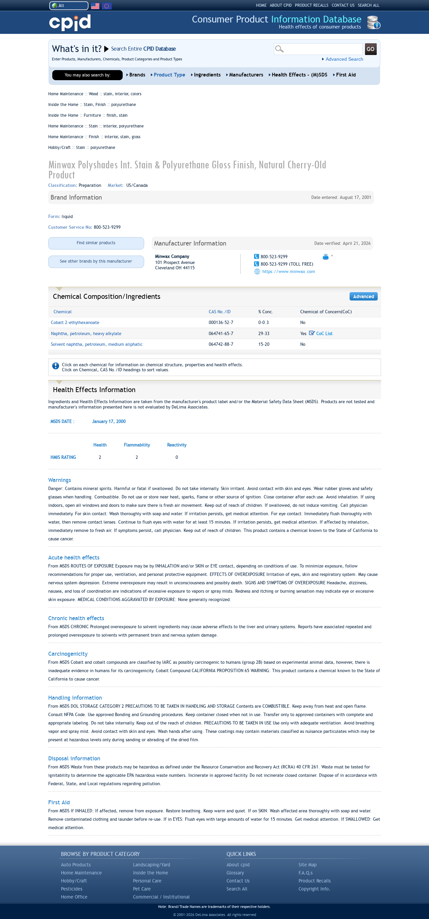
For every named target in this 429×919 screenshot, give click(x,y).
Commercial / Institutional (161, 897)
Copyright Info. (314, 888)
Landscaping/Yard (151, 864)
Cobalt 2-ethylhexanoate (75, 322)
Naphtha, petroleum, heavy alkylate (86, 333)
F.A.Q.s (306, 872)
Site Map (308, 864)
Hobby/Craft (74, 880)
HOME (261, 5)
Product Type (169, 75)
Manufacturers (246, 75)
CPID (69, 23)
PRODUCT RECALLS (311, 5)
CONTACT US (343, 5)
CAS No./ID (220, 311)
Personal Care (147, 880)
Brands (137, 75)
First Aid (346, 75)
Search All (237, 888)
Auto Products (76, 864)
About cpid (238, 864)
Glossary (235, 872)
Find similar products (96, 242)
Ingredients (207, 75)
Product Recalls (315, 880)
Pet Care (142, 888)
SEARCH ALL (368, 5)
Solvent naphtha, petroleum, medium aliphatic (96, 344)
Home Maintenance (81, 872)
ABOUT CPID (281, 5)
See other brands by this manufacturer (96, 261)
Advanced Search (344, 59)
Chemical (63, 311)
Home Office (74, 897)
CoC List (323, 333)
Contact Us (238, 880)
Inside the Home (150, 872)
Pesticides (71, 888)
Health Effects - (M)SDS (299, 75)
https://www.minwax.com (288, 271)
